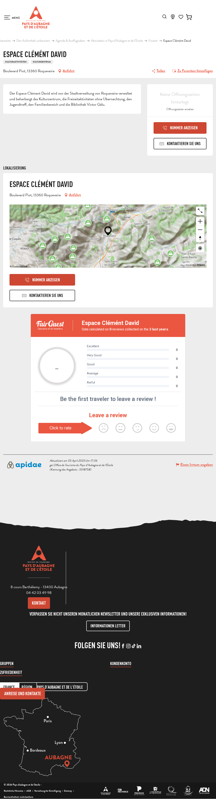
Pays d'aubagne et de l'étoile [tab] (60, 687)
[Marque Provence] (139, 791)
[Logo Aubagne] (39, 561)
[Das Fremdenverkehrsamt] (106, 791)
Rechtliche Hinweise (13, 790)
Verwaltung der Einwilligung (47, 790)
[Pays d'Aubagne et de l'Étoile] (36, 17)
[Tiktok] (133, 646)
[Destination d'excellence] (172, 791)
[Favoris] (181, 17)
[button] (164, 16)
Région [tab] (27, 687)
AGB (28, 790)
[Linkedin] (139, 646)
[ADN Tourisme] (204, 791)
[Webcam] (173, 18)
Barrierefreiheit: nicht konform (18, 797)
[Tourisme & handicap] (188, 791)
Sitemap (68, 790)
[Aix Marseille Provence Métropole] (155, 791)
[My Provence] (123, 791)
